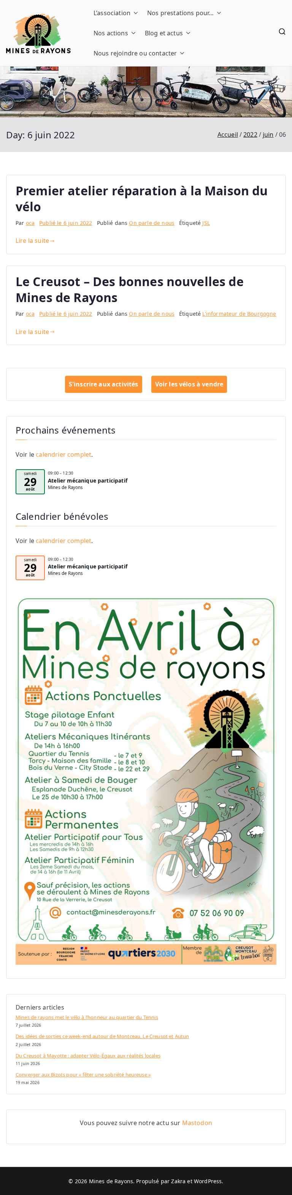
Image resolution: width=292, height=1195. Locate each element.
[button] (134, 13)
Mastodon (197, 1123)
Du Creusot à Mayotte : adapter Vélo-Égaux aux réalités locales (88, 1055)
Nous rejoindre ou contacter (135, 53)
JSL (205, 222)
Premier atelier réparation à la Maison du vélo (142, 198)
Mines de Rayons (111, 1181)
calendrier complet (63, 454)
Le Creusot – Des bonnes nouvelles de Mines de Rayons (130, 289)
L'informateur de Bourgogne (239, 313)
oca (30, 222)
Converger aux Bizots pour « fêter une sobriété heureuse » (83, 1074)
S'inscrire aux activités (103, 384)
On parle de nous (152, 222)
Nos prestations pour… (180, 13)
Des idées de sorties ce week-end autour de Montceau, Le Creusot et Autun (102, 1036)
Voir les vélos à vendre (189, 384)
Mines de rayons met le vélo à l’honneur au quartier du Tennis (87, 1017)
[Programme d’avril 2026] (146, 780)
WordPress (208, 1181)
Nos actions (111, 33)
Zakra (178, 1181)
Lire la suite (32, 240)
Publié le (65, 222)
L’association (112, 13)
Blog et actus (164, 33)
